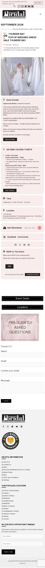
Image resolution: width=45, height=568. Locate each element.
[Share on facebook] (16, 244)
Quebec (6, 493)
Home (3, 29)
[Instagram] (22, 6)
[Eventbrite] (25, 6)
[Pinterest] (32, 6)
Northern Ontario (9, 514)
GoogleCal (23, 237)
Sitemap (6, 480)
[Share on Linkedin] (24, 244)
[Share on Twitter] (20, 244)
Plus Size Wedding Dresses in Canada (16, 470)
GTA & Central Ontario (11, 490)
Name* (4, 351)
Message (5, 380)
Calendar (11, 237)
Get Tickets (9, 190)
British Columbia (9, 506)
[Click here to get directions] (39, 228)
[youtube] (17, 426)
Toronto (6, 519)
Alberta (5, 509)
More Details (10, 139)
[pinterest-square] (22, 426)
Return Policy (7, 472)
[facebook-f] (3, 426)
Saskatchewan (8, 501)
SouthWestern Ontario (11, 511)
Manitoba (6, 503)
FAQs (5, 467)
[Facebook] (19, 6)
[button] (38, 3)
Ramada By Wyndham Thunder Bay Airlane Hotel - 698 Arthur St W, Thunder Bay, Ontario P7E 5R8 (22, 217)
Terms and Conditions (11, 477)
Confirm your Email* (10, 370)
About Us (6, 462)
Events (9, 29)
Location (10, 211)
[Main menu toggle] (40, 14)
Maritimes (6, 498)
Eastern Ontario (8, 496)
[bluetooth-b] (13, 426)
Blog (4, 475)
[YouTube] (29, 6)
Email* (4, 361)
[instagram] (8, 426)
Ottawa (5, 516)
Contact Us (7, 465)
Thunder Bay (7, 214)
